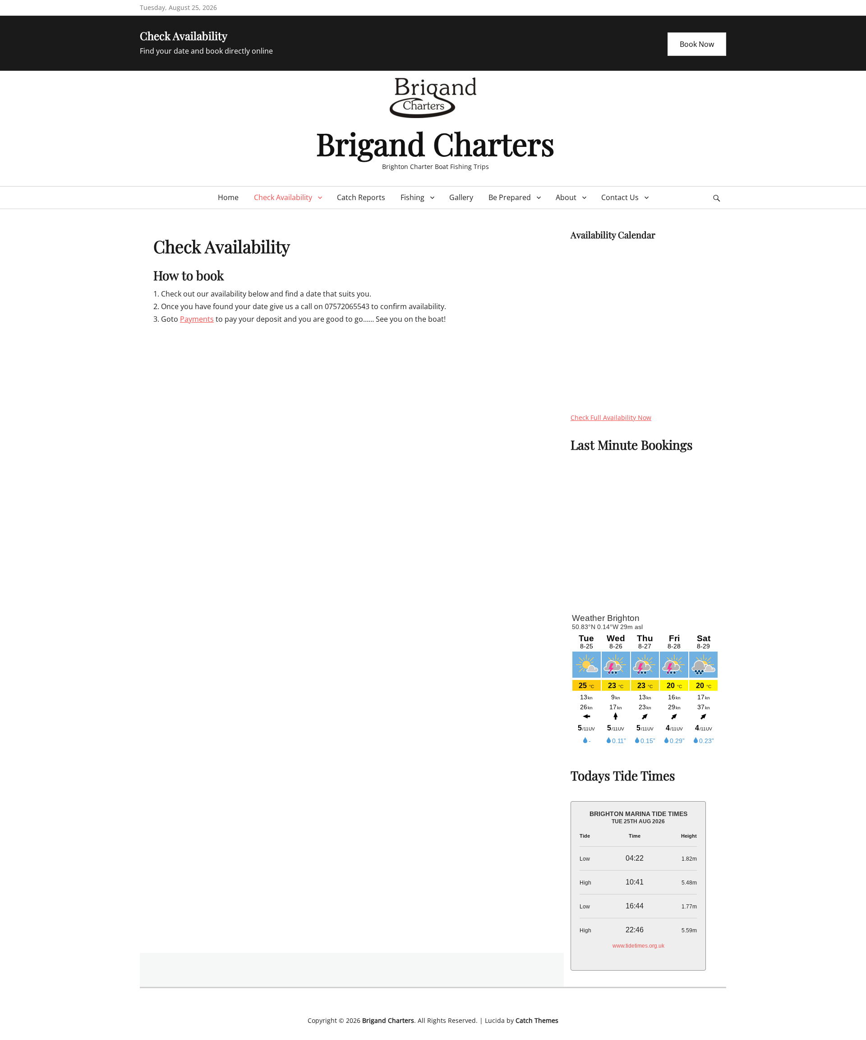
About (566, 197)
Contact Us (620, 197)
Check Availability (283, 197)
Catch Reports (361, 197)
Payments (197, 319)
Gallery (461, 197)
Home (228, 197)
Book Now (697, 44)
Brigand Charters (435, 143)
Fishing (412, 197)
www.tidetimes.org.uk (638, 946)
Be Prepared (509, 197)
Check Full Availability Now (611, 417)
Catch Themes (537, 1020)
